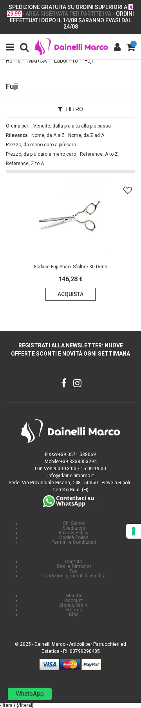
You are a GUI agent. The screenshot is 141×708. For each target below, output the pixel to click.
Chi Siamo (74, 523)
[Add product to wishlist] (127, 190)
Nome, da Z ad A (86, 135)
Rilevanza (16, 135)
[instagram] (77, 384)
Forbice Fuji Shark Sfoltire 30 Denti (70, 267)
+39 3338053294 (78, 461)
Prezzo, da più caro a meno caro (41, 154)
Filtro (74, 109)
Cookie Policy (73, 537)
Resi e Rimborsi (74, 566)
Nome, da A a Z (48, 135)
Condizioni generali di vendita (74, 576)
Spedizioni (74, 528)
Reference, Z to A (25, 163)
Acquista (70, 294)
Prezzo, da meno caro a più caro (41, 144)
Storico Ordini (74, 605)
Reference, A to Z (99, 154)
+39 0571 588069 (77, 454)
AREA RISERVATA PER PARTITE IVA (68, 14)
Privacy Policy (74, 532)
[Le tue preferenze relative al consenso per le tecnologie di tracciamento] (133, 531)
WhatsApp (30, 693)
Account (74, 600)
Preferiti (73, 610)
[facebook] (64, 384)
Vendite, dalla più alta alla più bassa (72, 126)
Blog (74, 614)
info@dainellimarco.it (70, 475)
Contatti (73, 561)
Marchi (73, 595)
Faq (74, 571)
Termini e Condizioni (74, 542)
